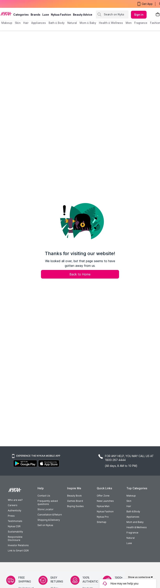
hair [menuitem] (25, 22)
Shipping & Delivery (48, 519)
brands (35, 14)
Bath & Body (133, 511)
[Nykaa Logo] (6, 13)
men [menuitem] (129, 22)
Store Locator (45, 509)
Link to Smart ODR (18, 550)
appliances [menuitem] (38, 22)
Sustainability (15, 531)
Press (11, 515)
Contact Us (43, 495)
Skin (128, 500)
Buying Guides (75, 506)
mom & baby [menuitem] (88, 22)
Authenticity (14, 510)
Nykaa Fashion (61, 14)
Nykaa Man (103, 506)
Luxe (129, 543)
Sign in (138, 14)
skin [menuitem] (17, 22)
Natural (130, 537)
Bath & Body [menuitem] (57, 22)
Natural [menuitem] (72, 22)
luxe (45, 14)
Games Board (75, 500)
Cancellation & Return (49, 514)
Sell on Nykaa (45, 525)
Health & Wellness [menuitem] (111, 22)
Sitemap (101, 522)
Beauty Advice (82, 14)
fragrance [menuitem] (140, 22)
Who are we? (15, 499)
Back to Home (80, 274)
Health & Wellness (136, 527)
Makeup (131, 495)
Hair (128, 506)
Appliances (132, 516)
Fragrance (132, 532)
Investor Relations (18, 545)
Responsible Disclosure (15, 538)
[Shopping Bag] (157, 14)
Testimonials (15, 521)
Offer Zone (103, 495)
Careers (12, 505)
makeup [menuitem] (6, 22)
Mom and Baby (135, 522)
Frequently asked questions (47, 502)
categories (21, 14)
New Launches (105, 500)
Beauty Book (74, 495)
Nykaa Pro (103, 516)
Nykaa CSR (14, 526)
